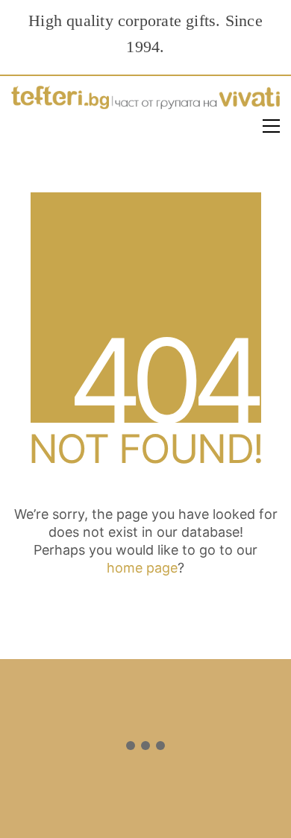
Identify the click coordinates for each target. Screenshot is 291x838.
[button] (271, 126)
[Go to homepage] (145, 101)
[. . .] (145, 748)
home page (142, 568)
